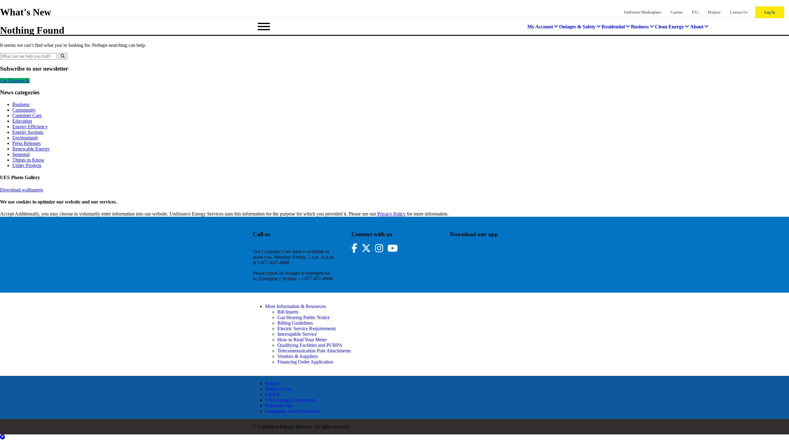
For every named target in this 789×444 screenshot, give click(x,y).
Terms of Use (278, 389)
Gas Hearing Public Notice (303, 317)
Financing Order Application (305, 361)
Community (23, 110)
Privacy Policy (391, 213)
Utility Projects (26, 165)
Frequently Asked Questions (292, 411)
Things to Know (28, 159)
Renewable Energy (31, 148)
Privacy (272, 383)
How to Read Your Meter (302, 339)
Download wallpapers (21, 189)
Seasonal (21, 154)
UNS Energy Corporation (290, 400)
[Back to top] (2, 437)
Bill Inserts (287, 311)
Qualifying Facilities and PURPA (309, 345)
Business (21, 104)
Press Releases (26, 143)
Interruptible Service (297, 334)
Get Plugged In (15, 80)
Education (22, 121)
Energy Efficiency (30, 126)
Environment (25, 137)
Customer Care (27, 115)
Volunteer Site (278, 405)
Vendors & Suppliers (297, 356)
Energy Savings (27, 132)
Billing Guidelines (295, 323)
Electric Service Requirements (306, 328)
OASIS (272, 394)
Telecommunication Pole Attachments (314, 350)
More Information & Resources (295, 306)
